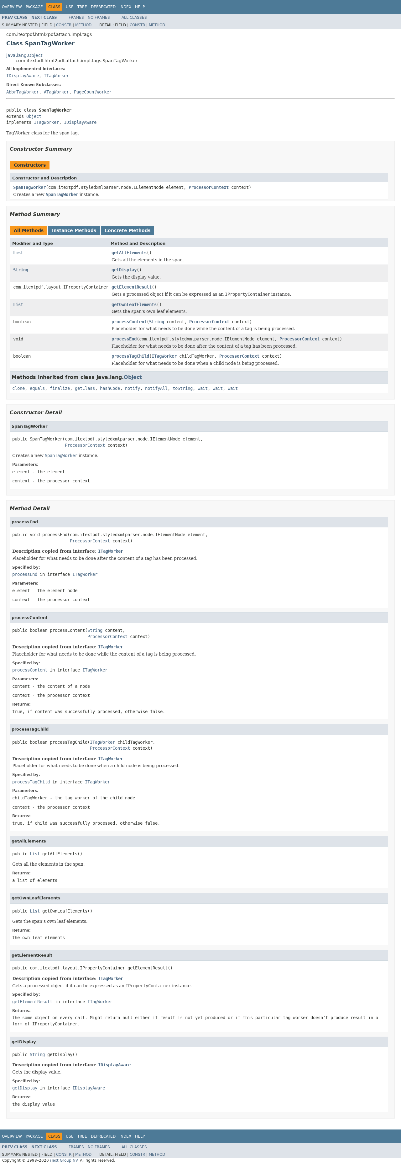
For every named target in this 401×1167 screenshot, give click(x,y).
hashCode (110, 388)
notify (132, 388)
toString (183, 388)
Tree (82, 7)
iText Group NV (63, 1160)
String (20, 269)
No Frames (99, 17)
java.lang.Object (24, 55)
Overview (12, 7)
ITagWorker (56, 75)
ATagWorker (56, 91)
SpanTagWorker (29, 187)
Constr (63, 25)
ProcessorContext (209, 187)
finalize (60, 388)
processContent (129, 321)
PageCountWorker (93, 91)
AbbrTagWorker (22, 91)
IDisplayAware (22, 75)
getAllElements (129, 252)
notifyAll (156, 388)
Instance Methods (74, 230)
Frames (76, 17)
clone (18, 388)
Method (83, 25)
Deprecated (103, 7)
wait (203, 388)
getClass (85, 388)
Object (33, 116)
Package (34, 7)
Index (125, 7)
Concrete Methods (127, 230)
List (18, 252)
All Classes (134, 17)
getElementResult (132, 286)
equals (37, 388)
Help (140, 7)
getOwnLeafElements (134, 304)
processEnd (124, 338)
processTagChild (130, 356)
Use (70, 7)
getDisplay (124, 269)
